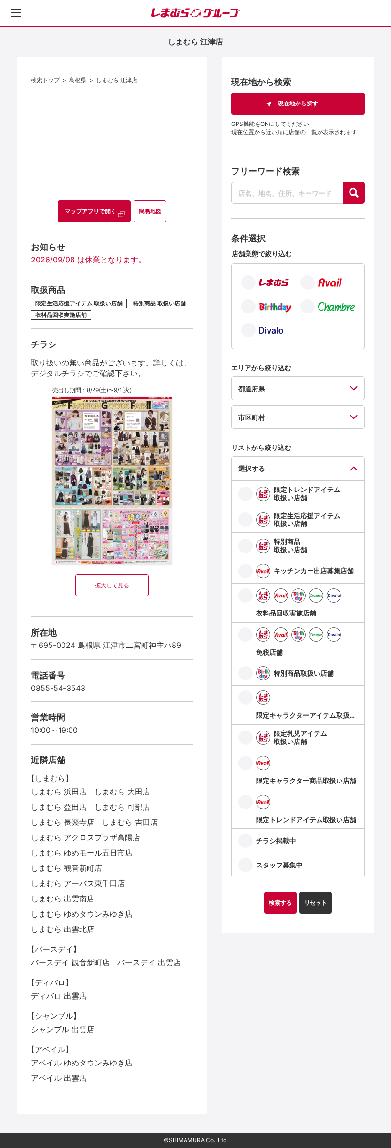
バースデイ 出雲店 (149, 962)
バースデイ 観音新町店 (70, 962)
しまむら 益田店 (59, 807)
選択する (251, 468)
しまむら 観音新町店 (66, 868)
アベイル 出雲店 (59, 1078)
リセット (315, 902)
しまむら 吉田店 (130, 822)
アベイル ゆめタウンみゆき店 (82, 1062)
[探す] (354, 193)
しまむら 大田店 (122, 791)
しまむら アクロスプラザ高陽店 (85, 837)
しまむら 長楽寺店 (62, 822)
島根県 (77, 79)
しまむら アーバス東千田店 (78, 883)
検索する (280, 902)
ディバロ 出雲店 (59, 996)
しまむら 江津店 (116, 79)
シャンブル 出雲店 (62, 1029)
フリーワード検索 (265, 171)
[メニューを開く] (16, 12)
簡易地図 (150, 211)
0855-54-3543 (58, 688)
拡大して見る (112, 585)
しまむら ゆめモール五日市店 (82, 852)
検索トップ (45, 79)
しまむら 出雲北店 (62, 929)
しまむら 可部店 (122, 807)
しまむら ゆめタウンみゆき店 (82, 913)
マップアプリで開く (90, 211)
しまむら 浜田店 (59, 791)
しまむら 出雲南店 (62, 898)
